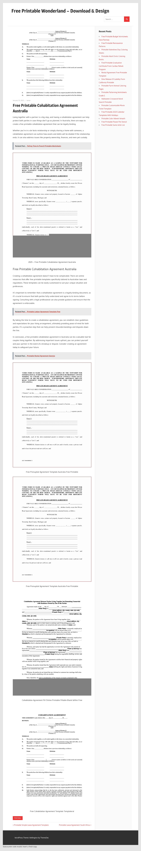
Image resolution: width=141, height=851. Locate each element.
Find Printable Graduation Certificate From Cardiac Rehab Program (111, 66)
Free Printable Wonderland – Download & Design (60, 11)
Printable (17, 818)
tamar (29, 100)
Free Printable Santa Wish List (113, 125)
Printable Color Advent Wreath (113, 118)
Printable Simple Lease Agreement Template (31, 825)
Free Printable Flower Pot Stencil (114, 122)
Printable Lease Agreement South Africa (74, 825)
